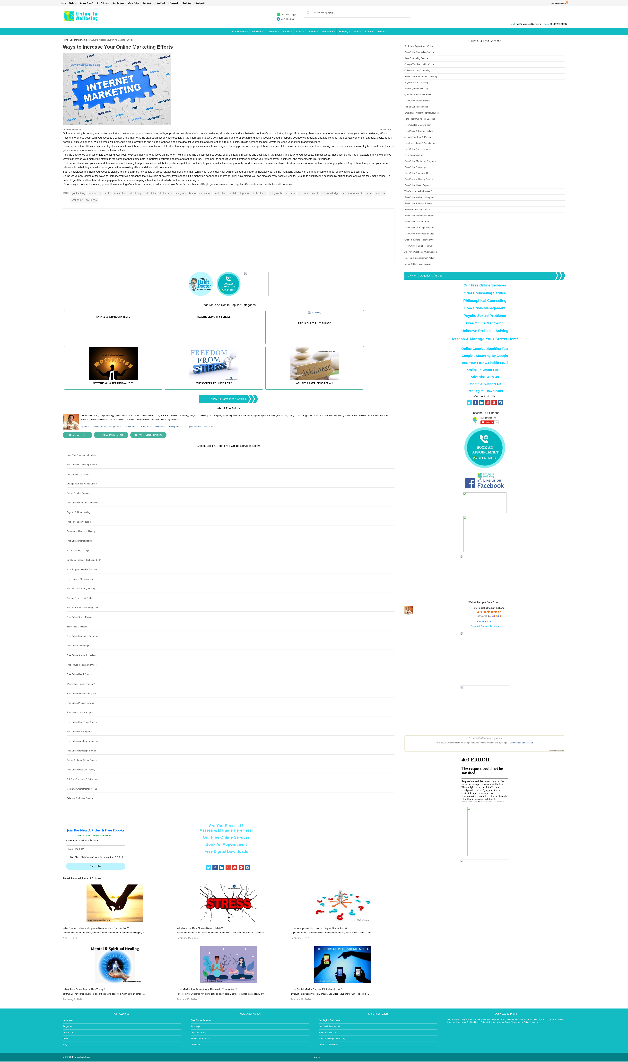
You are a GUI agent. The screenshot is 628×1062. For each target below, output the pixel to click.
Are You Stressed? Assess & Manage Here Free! (226, 827)
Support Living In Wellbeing (332, 1038)
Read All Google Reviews (485, 626)
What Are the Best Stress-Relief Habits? (200, 928)
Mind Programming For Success (82, 569)
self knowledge (330, 193)
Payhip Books (175, 427)
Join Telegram (287, 19)
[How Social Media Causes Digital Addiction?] (342, 982)
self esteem (259, 193)
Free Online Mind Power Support (82, 722)
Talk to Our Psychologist (78, 550)
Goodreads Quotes (556, 750)
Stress (299, 31)
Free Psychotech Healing (79, 522)
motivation (220, 193)
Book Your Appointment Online (81, 455)
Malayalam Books (193, 427)
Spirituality (147, 3)
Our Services (118, 3)
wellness (91, 200)
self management (352, 193)
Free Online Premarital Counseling (83, 502)
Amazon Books (99, 427)
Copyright (195, 1044)
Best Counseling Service (78, 474)
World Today (133, 3)
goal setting (78, 193)
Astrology (195, 1026)
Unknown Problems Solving (484, 331)
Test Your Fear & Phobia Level (484, 363)
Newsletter (68, 1020)
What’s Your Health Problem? (81, 684)
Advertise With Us (485, 377)
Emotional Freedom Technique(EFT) (84, 560)
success (380, 193)
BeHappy (343, 31)
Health (286, 31)
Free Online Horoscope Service (81, 751)
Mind (356, 31)
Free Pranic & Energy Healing (81, 588)
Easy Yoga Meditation (77, 626)
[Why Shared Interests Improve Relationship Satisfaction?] (115, 921)
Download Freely (199, 1032)
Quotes (369, 31)
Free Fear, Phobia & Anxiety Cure (82, 607)
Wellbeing (272, 31)
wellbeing (77, 200)
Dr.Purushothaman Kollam (521, 743)
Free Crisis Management (484, 308)
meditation (205, 193)
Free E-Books (210, 427)
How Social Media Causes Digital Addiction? (317, 989)
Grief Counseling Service (485, 293)
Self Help (256, 31)
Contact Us (200, 3)
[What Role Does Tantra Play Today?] (115, 982)
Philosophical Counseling (484, 301)
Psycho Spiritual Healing (78, 512)
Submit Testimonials (200, 1038)
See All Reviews (485, 621)
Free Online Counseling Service (82, 464)
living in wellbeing (185, 193)
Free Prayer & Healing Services (82, 665)
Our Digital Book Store (329, 1020)
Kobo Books (146, 427)
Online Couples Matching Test (484, 348)
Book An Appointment (226, 844)
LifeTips (312, 31)
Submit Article (77, 435)
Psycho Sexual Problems (485, 316)
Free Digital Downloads (226, 851)
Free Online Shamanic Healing (81, 655)
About (65, 1038)
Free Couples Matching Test (80, 579)
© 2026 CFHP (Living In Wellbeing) (76, 1057)
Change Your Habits (148, 435)
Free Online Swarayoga (78, 645)
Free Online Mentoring (485, 323)
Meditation (327, 31)
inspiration (120, 193)
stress (368, 193)
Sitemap (317, 1057)
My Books (85, 427)
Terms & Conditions (328, 1044)
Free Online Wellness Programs (82, 693)
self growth (275, 193)
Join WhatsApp (288, 14)
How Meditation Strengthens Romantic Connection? (207, 989)
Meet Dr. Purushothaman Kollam (82, 789)
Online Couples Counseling (79, 493)
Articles (380, 31)
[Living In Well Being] (81, 19)
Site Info (72, 3)
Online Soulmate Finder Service (82, 760)
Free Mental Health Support (80, 712)
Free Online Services (201, 1020)
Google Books (115, 427)
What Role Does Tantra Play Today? (84, 989)
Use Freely (161, 3)
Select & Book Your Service (80, 798)
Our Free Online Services (226, 837)
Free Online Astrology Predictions (82, 741)
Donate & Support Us (484, 384)
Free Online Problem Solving (80, 703)
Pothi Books (160, 427)
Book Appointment (111, 435)
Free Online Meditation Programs (82, 636)
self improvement (308, 193)
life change (136, 193)
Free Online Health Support (79, 674)
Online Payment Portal (484, 370)
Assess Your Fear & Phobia (80, 598)
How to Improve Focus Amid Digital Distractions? (319, 928)
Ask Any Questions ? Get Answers (83, 779)
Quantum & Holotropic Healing (81, 531)
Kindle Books (132, 427)
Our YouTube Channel (329, 1026)
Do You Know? (86, 3)
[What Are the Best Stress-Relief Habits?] (228, 921)
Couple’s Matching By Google (485, 355)
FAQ (65, 1044)
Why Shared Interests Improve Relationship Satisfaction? (96, 928)
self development (239, 193)
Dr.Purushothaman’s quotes (485, 738)
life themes (165, 193)
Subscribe (95, 866)
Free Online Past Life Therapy (81, 769)
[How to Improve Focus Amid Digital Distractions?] (342, 921)
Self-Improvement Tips (80, 40)
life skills (151, 193)
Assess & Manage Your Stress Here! (484, 339)
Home (63, 3)
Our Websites (103, 3)
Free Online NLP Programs (79, 731)
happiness (94, 193)
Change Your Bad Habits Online (82, 483)
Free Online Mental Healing (79, 541)
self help (290, 193)
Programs (67, 1026)
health (107, 193)
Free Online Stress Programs (80, 617)
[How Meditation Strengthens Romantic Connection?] (228, 982)
